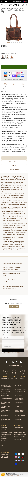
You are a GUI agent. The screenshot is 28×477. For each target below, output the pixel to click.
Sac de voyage (18, 395)
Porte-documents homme (5, 411)
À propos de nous (18, 427)
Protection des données (20, 434)
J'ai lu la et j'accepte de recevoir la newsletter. (12, 353)
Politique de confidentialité (14, 352)
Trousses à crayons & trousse (20, 392)
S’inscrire (13, 350)
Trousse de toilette (5, 389)
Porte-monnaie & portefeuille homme (19, 399)
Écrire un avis (14, 306)
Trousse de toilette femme (5, 403)
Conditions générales (19, 436)
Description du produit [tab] (14, 158)
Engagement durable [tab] (14, 169)
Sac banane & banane (6, 398)
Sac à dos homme (19, 385)
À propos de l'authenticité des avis (12, 475)
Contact (3, 445)
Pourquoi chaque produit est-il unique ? (11, 274)
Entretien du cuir (5, 427)
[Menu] (1, 5)
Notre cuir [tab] (14, 165)
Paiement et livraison (6, 432)
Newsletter (4, 430)
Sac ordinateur (18, 406)
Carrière (16, 430)
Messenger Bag (5, 395)
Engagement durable (19, 432)
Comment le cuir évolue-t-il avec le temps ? (12, 281)
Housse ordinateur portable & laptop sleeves (19, 412)
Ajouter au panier (14, 67)
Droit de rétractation (6, 434)
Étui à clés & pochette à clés (20, 416)
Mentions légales (18, 439)
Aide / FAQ (3, 440)
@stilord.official (5, 454)
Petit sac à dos (18, 419)
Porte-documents (19, 402)
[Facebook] (1, 1)
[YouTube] (6, 1)
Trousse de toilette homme (5, 420)
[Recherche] (5, 5)
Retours (3, 443)
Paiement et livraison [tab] (14, 161)
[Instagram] (3, 1)
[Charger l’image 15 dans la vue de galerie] (14, 27)
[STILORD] (14, 5)
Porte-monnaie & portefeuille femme (6, 392)
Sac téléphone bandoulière (4, 416)
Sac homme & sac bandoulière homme (6, 385)
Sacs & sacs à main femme (6, 407)
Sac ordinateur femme (20, 389)
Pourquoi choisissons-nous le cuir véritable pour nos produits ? (12, 268)
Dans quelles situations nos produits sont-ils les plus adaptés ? (12, 287)
